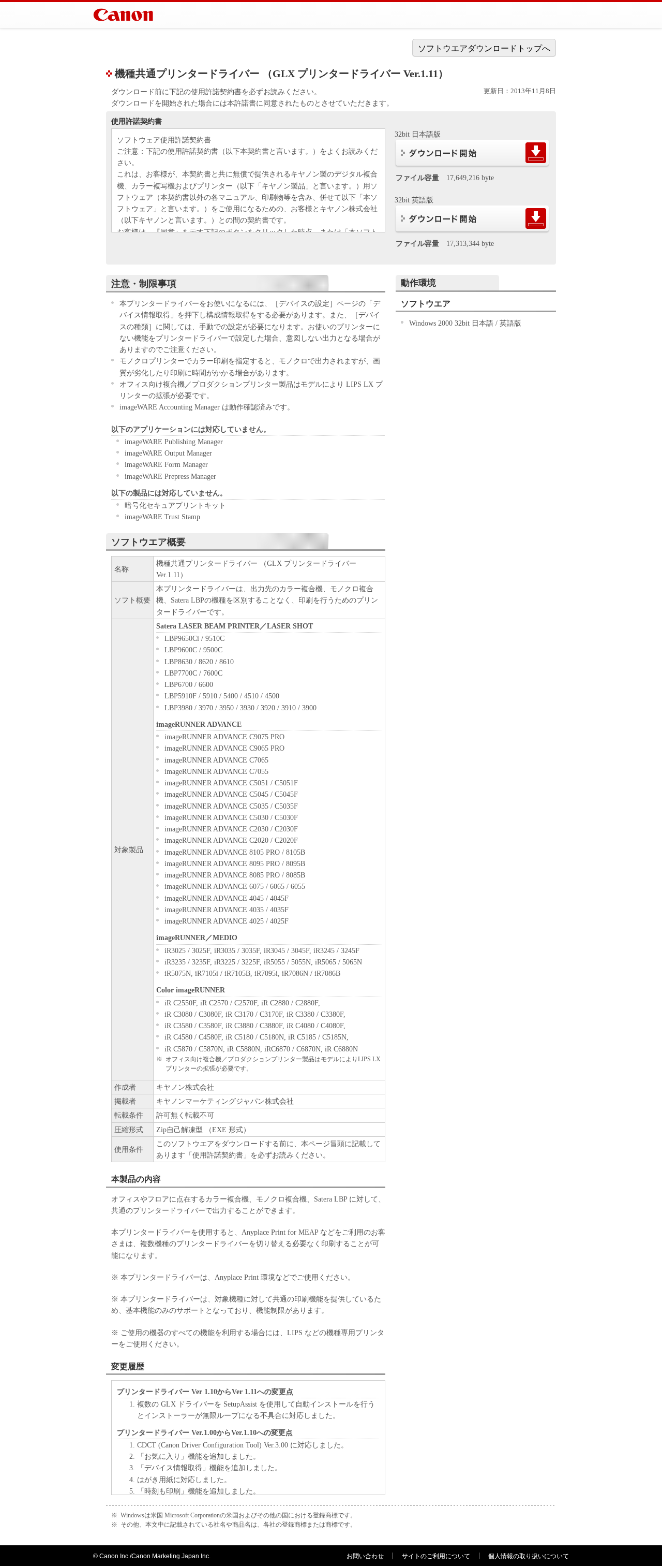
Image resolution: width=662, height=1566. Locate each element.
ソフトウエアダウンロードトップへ (484, 48)
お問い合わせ (365, 1556)
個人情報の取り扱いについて (528, 1556)
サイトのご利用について (436, 1556)
